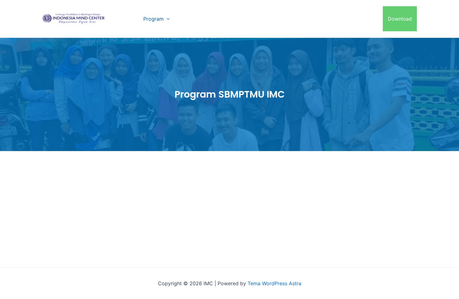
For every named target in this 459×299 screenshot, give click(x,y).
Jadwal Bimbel (311, 19)
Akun (372, 19)
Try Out (347, 19)
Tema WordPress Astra (274, 283)
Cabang (189, 19)
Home (126, 19)
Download (400, 19)
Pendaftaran (269, 19)
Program (153, 19)
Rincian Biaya (229, 19)
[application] (167, 18)
